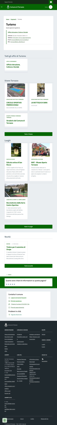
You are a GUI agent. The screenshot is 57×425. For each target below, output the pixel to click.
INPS (18, 366)
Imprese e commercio (34, 334)
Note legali (32, 362)
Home (7, 19)
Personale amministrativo (10, 345)
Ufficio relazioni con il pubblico (10, 387)
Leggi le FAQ (32, 372)
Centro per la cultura (37, 159)
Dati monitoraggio (9, 419)
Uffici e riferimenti (11, 61)
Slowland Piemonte (22, 376)
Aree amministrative (10, 334)
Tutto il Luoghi (28, 227)
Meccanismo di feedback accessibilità (22, 372)
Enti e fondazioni (9, 339)
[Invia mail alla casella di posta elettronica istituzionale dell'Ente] (10, 376)
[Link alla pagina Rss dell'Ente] (43, 359)
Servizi (22, 419)
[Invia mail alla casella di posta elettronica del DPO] (10, 404)
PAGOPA (19, 369)
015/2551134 (8, 370)
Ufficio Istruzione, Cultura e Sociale (18, 32)
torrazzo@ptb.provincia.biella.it (19, 40)
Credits (32, 419)
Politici (6, 349)
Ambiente (19, 334)
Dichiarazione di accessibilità (34, 365)
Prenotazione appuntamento (34, 379)
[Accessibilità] (4, 420)
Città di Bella (20, 364)
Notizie (8, 244)
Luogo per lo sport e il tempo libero (15, 199)
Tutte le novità (28, 266)
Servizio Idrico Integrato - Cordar (22, 380)
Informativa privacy (34, 359)
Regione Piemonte (8, 2)
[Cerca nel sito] (50, 7)
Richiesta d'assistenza (34, 382)
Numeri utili (7, 393)
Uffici (6, 351)
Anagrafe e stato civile (22, 338)
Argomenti (13, 19)
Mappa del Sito (44, 419)
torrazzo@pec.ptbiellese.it (17, 42)
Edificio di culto (10, 159)
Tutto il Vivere (28, 134)
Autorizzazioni (20, 341)
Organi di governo (9, 341)
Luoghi (43, 344)
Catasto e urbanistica (22, 344)
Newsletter (44, 361)
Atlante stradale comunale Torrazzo (13, 116)
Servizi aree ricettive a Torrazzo (14, 99)
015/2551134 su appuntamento (22, 38)
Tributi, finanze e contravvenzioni (34, 338)
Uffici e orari (7, 391)
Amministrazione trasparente (34, 369)
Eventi (43, 347)
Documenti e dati (9, 337)
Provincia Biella (20, 362)
